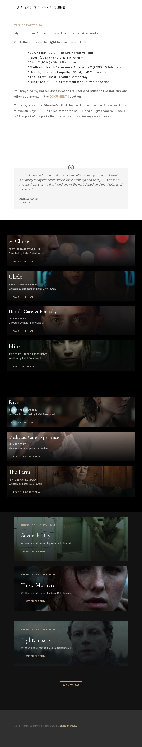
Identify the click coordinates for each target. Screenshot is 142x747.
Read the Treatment (26, 366)
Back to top (71, 685)
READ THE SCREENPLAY (27, 456)
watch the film (23, 261)
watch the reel (72, 149)
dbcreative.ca (68, 725)
